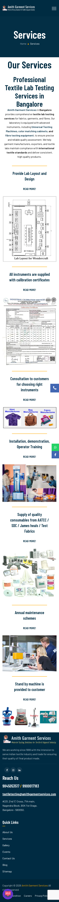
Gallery (6, 845)
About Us (7, 832)
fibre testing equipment (19, 135)
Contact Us (8, 858)
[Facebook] (55, 454)
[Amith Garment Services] (18, 8)
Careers (28, 895)
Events (6, 851)
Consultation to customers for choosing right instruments (29, 384)
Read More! (29, 189)
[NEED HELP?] (8, 894)
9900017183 (30, 786)
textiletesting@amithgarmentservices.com (29, 794)
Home (23, 43)
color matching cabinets (33, 131)
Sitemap (7, 871)
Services (7, 838)
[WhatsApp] (55, 447)
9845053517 (10, 786)
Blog (4, 864)
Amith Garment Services (35, 885)
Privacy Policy (42, 895)
